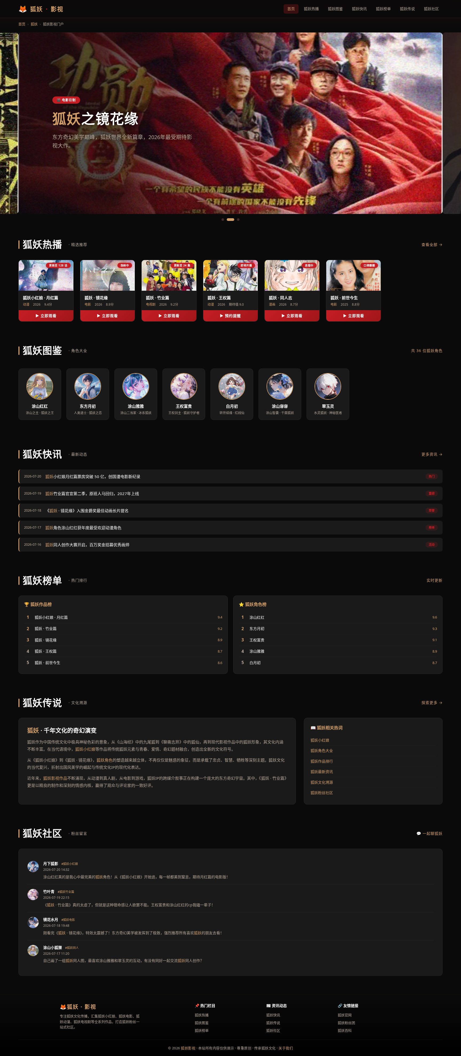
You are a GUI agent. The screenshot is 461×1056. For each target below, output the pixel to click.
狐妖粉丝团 (346, 1022)
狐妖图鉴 (335, 8)
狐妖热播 (311, 8)
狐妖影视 (188, 1048)
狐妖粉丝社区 (322, 792)
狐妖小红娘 (85, 749)
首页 (291, 8)
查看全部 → (432, 244)
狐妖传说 (407, 8)
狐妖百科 (345, 1030)
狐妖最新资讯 (322, 771)
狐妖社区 (431, 8)
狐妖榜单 (383, 8)
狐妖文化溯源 (322, 782)
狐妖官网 (345, 1015)
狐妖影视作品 (55, 778)
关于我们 (286, 1048)
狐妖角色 (105, 760)
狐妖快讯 (359, 8)
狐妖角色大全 (322, 750)
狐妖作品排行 (322, 761)
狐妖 (34, 24)
